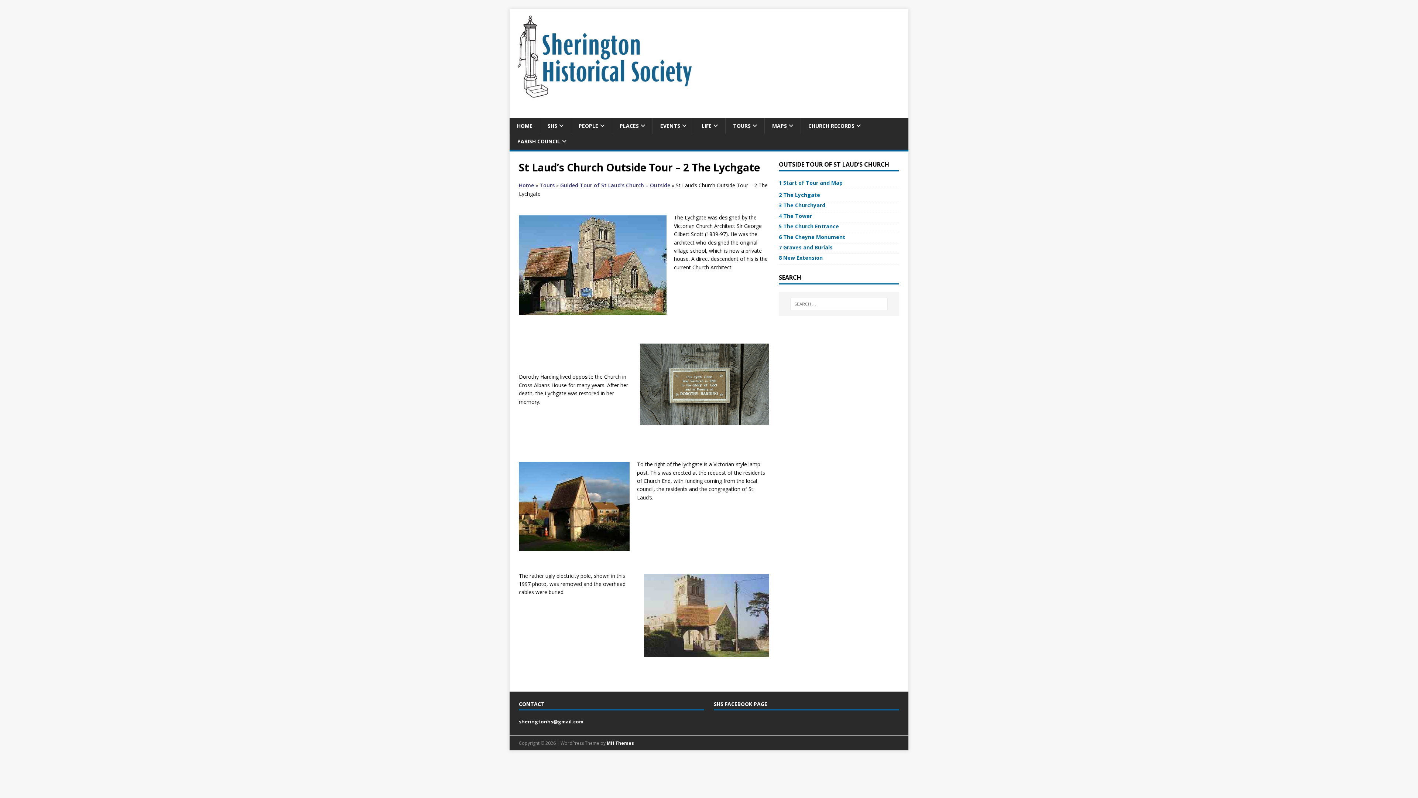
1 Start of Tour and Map (811, 182)
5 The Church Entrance (809, 226)
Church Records (831, 125)
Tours (742, 125)
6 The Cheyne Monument (812, 237)
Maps (779, 125)
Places (629, 125)
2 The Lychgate (799, 194)
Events (670, 125)
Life (707, 125)
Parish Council (538, 141)
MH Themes (620, 743)
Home (524, 125)
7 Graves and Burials (806, 247)
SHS (552, 125)
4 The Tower (795, 215)
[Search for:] (839, 304)
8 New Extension (801, 257)
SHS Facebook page (740, 703)
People (588, 125)
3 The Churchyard (802, 205)
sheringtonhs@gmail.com (551, 721)
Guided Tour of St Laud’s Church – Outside (615, 185)
